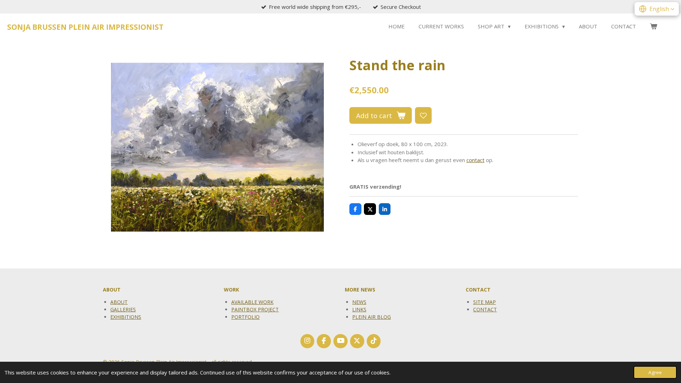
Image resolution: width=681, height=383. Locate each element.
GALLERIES (123, 309)
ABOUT (119, 302)
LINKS (359, 309)
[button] (657, 9)
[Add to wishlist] (423, 115)
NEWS (359, 302)
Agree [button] (655, 372)
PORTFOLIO (245, 316)
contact (475, 159)
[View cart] (653, 26)
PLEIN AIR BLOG (371, 316)
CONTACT (485, 309)
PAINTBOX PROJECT (255, 309)
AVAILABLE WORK (252, 302)
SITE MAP (484, 302)
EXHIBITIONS (125, 316)
